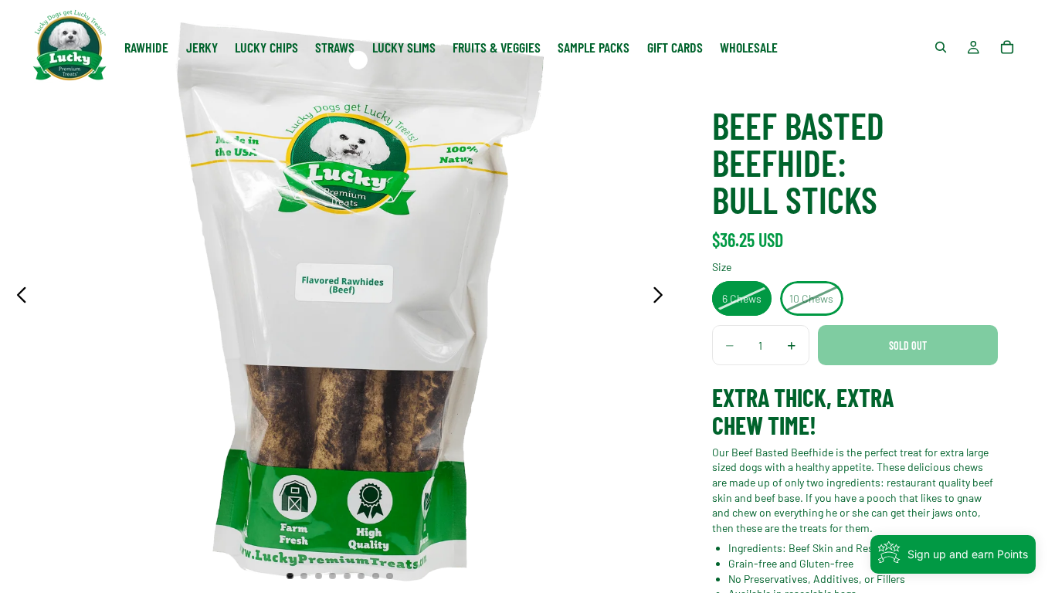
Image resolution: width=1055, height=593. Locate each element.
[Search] (941, 47)
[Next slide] (662, 296)
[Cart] (1007, 47)
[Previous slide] (17, 296)
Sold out (908, 345)
